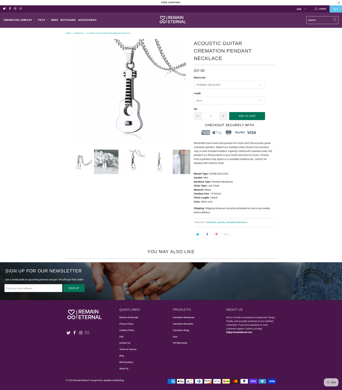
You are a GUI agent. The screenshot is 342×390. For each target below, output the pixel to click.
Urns (54, 20)
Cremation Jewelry (18, 20)
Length (197, 93)
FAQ (121, 336)
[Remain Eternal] (173, 20)
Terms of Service (127, 349)
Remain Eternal (81, 380)
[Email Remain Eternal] (20, 9)
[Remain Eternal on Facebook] (9, 9)
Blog (121, 355)
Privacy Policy (126, 323)
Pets (41, 20)
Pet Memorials (180, 343)
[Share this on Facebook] (207, 235)
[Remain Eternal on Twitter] (4, 9)
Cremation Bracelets (183, 323)
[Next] (187, 91)
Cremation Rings (181, 330)
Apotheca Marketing (113, 380)
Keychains (68, 20)
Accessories (87, 20)
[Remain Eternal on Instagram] (15, 9)
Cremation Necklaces (236, 222)
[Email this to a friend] (226, 235)
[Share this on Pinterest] (217, 235)
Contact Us (124, 343)
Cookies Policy (126, 330)
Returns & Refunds (128, 317)
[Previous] (70, 91)
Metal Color (200, 77)
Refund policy (126, 362)
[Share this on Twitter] (198, 235)
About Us (123, 368)
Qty (195, 109)
